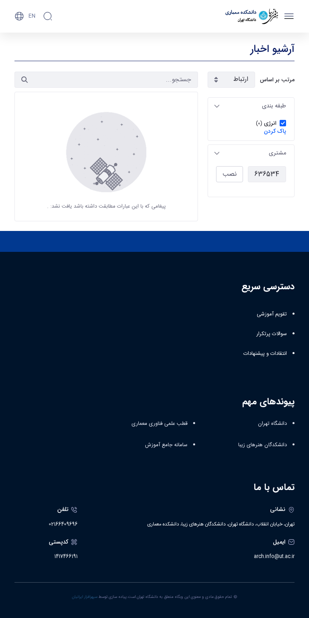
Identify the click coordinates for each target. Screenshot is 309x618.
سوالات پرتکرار (271, 334)
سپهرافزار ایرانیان (84, 597)
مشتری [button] (277, 152)
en (32, 16)
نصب (229, 174)
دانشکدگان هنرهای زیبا (262, 445)
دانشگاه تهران (272, 423)
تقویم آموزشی (272, 314)
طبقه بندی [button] (274, 105)
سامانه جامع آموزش (166, 445)
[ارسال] (24, 79)
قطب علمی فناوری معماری (159, 423)
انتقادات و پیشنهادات (265, 353)
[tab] (251, 106)
